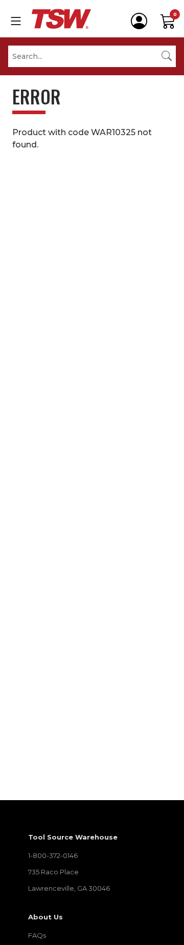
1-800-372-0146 (53, 855)
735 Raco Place (53, 872)
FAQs (37, 935)
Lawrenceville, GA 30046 (69, 888)
